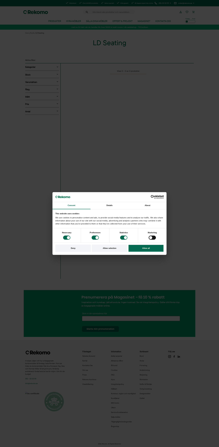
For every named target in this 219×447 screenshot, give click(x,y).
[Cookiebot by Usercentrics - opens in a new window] (153, 197)
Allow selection (109, 248)
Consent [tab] (71, 205)
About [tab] (147, 205)
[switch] (95, 238)
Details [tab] (109, 205)
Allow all (146, 248)
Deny (73, 248)
